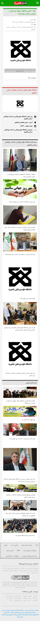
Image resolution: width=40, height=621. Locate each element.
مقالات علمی (35, 610)
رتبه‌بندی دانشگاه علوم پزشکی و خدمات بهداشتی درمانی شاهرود (18, 131)
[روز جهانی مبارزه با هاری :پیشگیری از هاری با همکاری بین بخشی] (20, 370)
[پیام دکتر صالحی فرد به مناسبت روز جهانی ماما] (20, 435)
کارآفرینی (35, 600)
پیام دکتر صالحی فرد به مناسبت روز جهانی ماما (22, 439)
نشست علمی (27, 600)
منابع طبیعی (17, 598)
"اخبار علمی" (34, 582)
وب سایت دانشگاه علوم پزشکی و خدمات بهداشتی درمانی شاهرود (18, 117)
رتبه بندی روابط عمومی (29, 556)
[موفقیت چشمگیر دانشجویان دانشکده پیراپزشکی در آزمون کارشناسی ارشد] (20, 171)
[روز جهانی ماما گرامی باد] (20, 416)
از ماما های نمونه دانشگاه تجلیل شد (25, 535)
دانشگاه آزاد (9, 598)
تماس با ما (14, 545)
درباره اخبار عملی (27, 545)
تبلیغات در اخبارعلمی (12, 556)
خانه (37, 545)
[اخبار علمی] (20, 3)
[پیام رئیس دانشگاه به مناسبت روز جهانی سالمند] (20, 198)
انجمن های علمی (12, 610)
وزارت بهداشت (26, 598)
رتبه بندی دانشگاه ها (24, 610)
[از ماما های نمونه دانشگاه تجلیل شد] (20, 532)
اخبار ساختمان (8, 612)
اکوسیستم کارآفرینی (21, 614)
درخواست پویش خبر (30, 550)
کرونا (11, 600)
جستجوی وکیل (10, 614)
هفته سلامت (9, 596)
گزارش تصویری (27, 596)
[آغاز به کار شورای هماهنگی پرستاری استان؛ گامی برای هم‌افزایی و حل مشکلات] (20, 510)
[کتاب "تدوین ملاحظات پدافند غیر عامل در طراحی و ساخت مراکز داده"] (19, 49)
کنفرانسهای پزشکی (33, 614)
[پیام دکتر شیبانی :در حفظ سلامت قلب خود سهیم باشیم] (20, 251)
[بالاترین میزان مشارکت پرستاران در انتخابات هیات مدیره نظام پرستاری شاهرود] (20, 224)
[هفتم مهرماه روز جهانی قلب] (20, 295)
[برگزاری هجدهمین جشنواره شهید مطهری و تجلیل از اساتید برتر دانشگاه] (20, 397)
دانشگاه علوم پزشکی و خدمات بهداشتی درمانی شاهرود (21, 28)
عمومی (32, 20)
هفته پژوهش (18, 600)
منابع (6, 545)
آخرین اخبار (10, 550)
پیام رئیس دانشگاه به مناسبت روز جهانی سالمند (22, 202)
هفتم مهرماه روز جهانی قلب (27, 298)
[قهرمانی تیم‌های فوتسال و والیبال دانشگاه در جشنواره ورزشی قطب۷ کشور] (20, 491)
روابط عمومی (18, 596)
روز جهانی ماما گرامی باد (28, 420)
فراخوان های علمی (24, 612)
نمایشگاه (35, 598)
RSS (18, 550)
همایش (35, 596)
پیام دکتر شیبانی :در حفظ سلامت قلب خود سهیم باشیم (20, 254)
